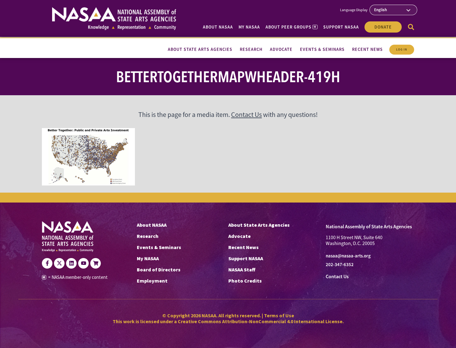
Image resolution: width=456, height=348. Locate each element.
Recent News (243, 247)
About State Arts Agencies (259, 225)
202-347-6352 (340, 264)
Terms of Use (279, 315)
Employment (152, 281)
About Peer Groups (291, 27)
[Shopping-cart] (95, 263)
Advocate (239, 236)
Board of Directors (159, 269)
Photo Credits (245, 281)
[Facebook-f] (47, 263)
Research (148, 236)
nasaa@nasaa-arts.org (348, 256)
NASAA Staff (241, 269)
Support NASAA (341, 27)
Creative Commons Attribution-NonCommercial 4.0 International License (260, 321)
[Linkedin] (71, 263)
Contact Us (246, 114)
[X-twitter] (59, 263)
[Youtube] (83, 263)
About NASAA (218, 27)
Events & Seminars (159, 247)
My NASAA (249, 27)
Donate (383, 27)
